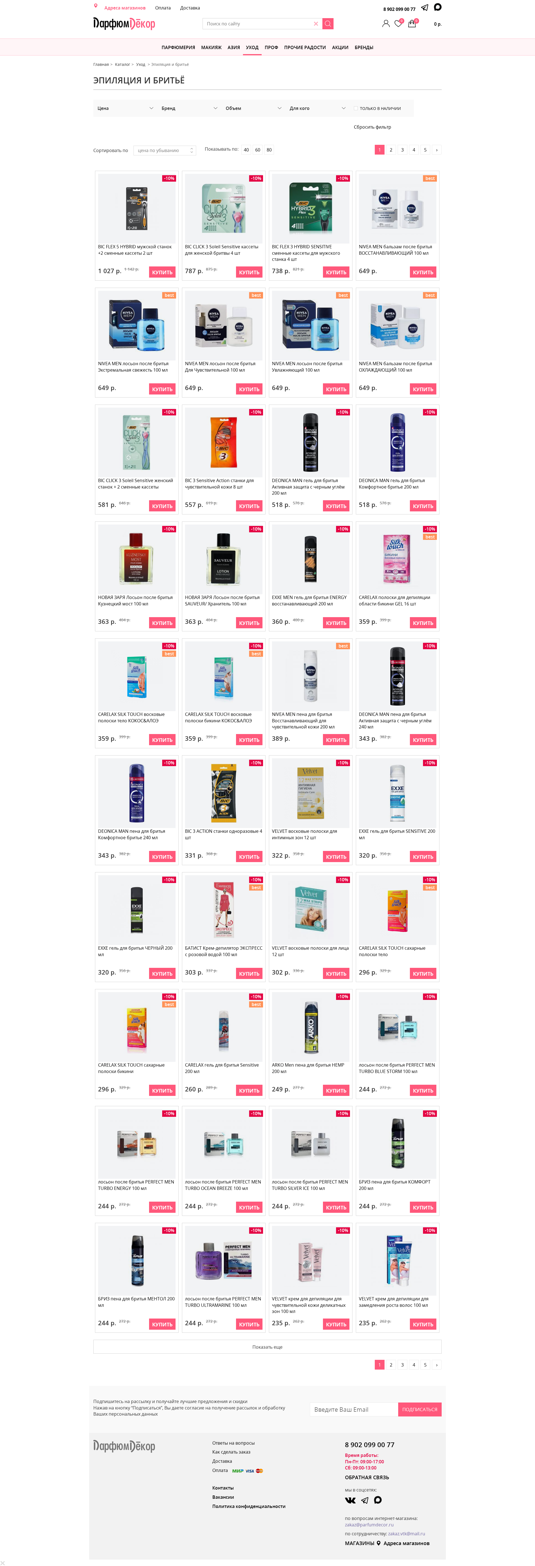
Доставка (190, 8)
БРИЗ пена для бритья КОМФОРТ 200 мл (395, 1185)
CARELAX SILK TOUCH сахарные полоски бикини (131, 1068)
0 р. (428, 22)
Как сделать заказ (231, 1452)
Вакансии (223, 1497)
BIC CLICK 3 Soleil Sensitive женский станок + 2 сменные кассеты (135, 483)
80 (269, 150)
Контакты (223, 1488)
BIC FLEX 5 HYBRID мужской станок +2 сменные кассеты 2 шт (135, 250)
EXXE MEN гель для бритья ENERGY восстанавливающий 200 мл (309, 600)
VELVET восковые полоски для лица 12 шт (310, 951)
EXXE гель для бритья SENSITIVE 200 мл (397, 834)
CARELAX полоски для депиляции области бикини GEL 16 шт (394, 600)
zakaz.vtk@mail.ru (406, 1534)
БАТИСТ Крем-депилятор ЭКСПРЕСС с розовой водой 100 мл (223, 951)
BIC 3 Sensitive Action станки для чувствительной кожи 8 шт (219, 483)
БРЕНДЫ (364, 47)
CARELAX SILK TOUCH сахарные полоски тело (392, 951)
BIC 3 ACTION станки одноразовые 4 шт (223, 834)
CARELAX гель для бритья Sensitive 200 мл (222, 1068)
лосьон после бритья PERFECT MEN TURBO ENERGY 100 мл (136, 1185)
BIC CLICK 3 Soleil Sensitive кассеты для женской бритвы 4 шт (221, 250)
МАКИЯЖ (211, 47)
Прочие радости (305, 47)
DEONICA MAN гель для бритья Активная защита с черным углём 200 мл (308, 486)
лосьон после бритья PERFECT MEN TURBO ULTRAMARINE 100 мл (223, 1302)
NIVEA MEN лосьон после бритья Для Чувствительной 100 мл (220, 366)
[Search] (328, 23)
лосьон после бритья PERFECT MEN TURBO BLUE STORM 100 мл (397, 1068)
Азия (234, 47)
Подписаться (419, 1409)
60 (257, 150)
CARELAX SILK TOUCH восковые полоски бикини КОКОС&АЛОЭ (218, 717)
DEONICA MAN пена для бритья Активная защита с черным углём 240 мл (395, 720)
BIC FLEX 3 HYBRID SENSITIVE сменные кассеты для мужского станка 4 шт (306, 253)
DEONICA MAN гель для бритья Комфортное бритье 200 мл (392, 483)
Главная (101, 64)
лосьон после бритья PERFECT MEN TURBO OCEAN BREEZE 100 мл (223, 1185)
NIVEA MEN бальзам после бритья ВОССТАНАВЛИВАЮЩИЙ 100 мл (395, 250)
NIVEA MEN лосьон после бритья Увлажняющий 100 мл (307, 366)
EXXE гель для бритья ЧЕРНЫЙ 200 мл (135, 951)
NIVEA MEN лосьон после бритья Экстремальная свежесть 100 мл (133, 366)
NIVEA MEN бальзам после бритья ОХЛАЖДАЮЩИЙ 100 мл (395, 366)
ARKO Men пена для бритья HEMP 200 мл (308, 1068)
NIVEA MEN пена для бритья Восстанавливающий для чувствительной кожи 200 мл (303, 720)
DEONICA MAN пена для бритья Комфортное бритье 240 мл (131, 834)
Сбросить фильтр (372, 127)
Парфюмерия (178, 47)
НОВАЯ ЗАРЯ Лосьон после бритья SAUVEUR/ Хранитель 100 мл (222, 600)
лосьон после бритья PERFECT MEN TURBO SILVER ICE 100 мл (310, 1185)
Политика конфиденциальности (249, 1506)
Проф (271, 47)
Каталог (122, 64)
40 (246, 150)
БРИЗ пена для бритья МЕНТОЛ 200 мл (136, 1302)
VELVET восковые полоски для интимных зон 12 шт (304, 834)
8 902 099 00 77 (399, 9)
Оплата (163, 8)
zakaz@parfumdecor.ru (369, 1525)
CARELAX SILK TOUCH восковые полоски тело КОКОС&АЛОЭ (131, 717)
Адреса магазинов (125, 8)
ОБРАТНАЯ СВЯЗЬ (367, 1477)
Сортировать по (110, 150)
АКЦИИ (340, 47)
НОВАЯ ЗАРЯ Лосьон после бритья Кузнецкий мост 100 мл (135, 600)
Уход (252, 47)
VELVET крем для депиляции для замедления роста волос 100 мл (394, 1302)
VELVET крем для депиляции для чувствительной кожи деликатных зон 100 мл (309, 1305)
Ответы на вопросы (233, 1443)
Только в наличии (380, 108)
